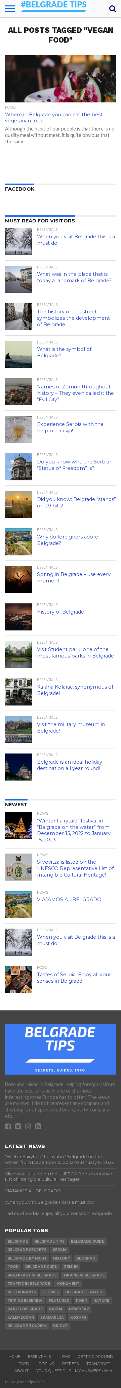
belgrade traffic (84, 1292)
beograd (85, 1258)
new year (79, 1309)
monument (67, 1284)
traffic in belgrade (28, 1284)
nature (101, 1300)
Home (14, 1356)
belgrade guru (41, 1267)
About (21, 1370)
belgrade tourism (27, 1326)
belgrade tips (49, 1241)
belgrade (17, 1241)
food (13, 1267)
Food (23, 1363)
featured (59, 1300)
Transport (98, 1363)
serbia (60, 1250)
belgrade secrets (26, 1250)
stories (50, 1292)
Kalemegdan (20, 1317)
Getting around (95, 1356)
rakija (56, 1309)
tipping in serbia (24, 1300)
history (61, 1258)
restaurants (21, 1292)
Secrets (70, 1363)
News (64, 1356)
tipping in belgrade (84, 1275)
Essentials (39, 1356)
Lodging (45, 1363)
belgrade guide (87, 1241)
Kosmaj (78, 1317)
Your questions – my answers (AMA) (75, 1370)
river (81, 1300)
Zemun (71, 1267)
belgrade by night (27, 1258)
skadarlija (52, 1317)
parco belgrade (25, 1309)
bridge (60, 1326)
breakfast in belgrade (32, 1275)
